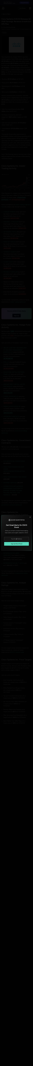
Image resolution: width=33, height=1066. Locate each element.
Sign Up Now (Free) (16, 544)
